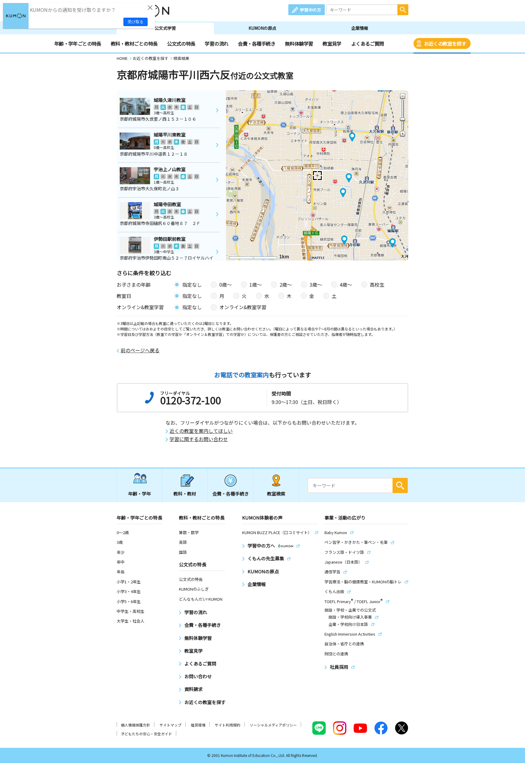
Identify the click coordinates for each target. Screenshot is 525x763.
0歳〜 (225, 284)
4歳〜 (346, 284)
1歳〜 (255, 284)
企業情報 (359, 28)
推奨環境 (198, 724)
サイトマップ (170, 724)
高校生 (377, 284)
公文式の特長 (181, 43)
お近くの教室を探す (445, 43)
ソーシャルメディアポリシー (273, 724)
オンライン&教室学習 (242, 307)
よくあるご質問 (367, 43)
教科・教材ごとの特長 (134, 43)
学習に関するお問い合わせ (199, 439)
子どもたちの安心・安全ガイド (146, 733)
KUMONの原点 (262, 28)
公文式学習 (165, 28)
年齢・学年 (139, 493)
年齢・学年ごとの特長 (77, 43)
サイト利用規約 (227, 724)
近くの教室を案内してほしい (201, 431)
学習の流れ (216, 43)
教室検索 (276, 493)
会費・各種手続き (256, 43)
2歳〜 (286, 284)
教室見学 (332, 43)
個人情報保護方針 (135, 724)
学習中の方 (310, 10)
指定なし (192, 284)
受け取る (135, 21)
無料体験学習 (299, 43)
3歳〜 (316, 284)
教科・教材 (184, 493)
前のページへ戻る (140, 350)
